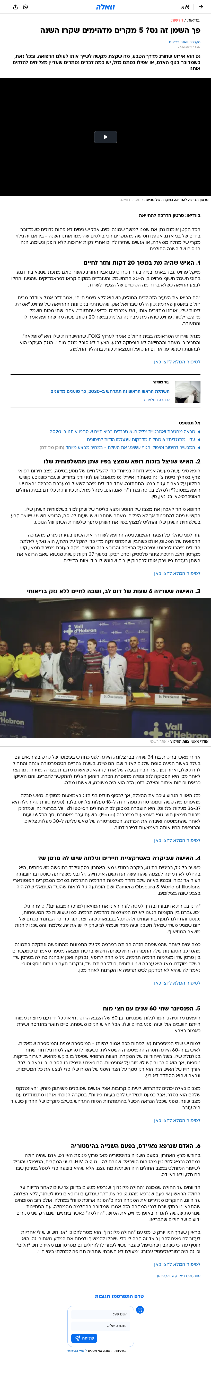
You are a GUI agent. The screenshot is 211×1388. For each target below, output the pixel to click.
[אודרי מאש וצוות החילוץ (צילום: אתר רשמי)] (105, 672)
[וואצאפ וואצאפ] (25, 6)
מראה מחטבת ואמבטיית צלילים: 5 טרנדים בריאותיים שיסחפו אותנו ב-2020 (122, 432)
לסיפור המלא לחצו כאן (177, 362)
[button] (185, 7)
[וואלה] (105, 6)
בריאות (181, 1276)
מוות (196, 1276)
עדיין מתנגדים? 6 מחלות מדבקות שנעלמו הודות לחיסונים (141, 440)
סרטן (161, 1276)
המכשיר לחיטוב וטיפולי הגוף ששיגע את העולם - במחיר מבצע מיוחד (130, 448)
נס (190, 1276)
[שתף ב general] (15, 7)
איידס (170, 1276)
